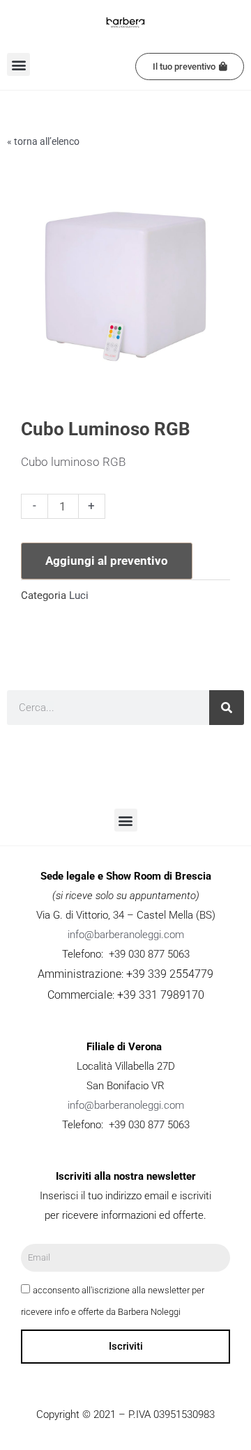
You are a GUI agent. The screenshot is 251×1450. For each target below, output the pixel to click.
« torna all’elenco (43, 141)
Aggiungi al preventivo (106, 561)
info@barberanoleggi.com (126, 934)
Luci (79, 595)
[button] (18, 64)
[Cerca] (226, 707)
